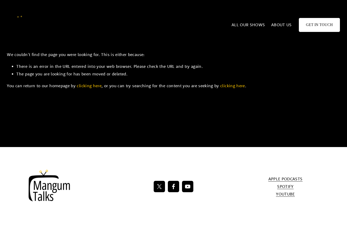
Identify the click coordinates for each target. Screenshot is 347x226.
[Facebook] (173, 186)
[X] (159, 186)
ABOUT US (281, 24)
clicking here (89, 85)
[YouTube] (187, 186)
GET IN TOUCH (319, 25)
